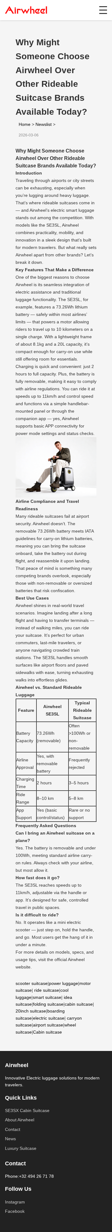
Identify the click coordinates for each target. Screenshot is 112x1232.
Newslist (43, 124)
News (10, 1138)
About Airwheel (19, 1119)
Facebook (15, 1211)
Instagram (15, 1201)
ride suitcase (46, 990)
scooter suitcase (32, 983)
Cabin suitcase (47, 1032)
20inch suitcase (31, 1010)
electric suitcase (48, 1018)
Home (24, 124)
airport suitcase (48, 1024)
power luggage (63, 983)
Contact (12, 1129)
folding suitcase (48, 1004)
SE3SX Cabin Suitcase (27, 1110)
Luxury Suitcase (20, 1148)
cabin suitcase (79, 1004)
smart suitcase (47, 997)
